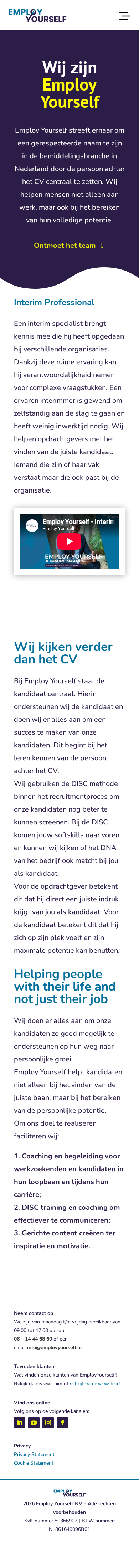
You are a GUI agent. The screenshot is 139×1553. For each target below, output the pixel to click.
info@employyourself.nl (54, 1347)
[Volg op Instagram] (48, 1422)
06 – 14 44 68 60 (33, 1339)
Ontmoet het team (65, 245)
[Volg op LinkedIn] (19, 1422)
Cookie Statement (33, 1463)
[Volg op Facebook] (62, 1422)
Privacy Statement (34, 1454)
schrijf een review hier (94, 1383)
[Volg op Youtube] (34, 1422)
